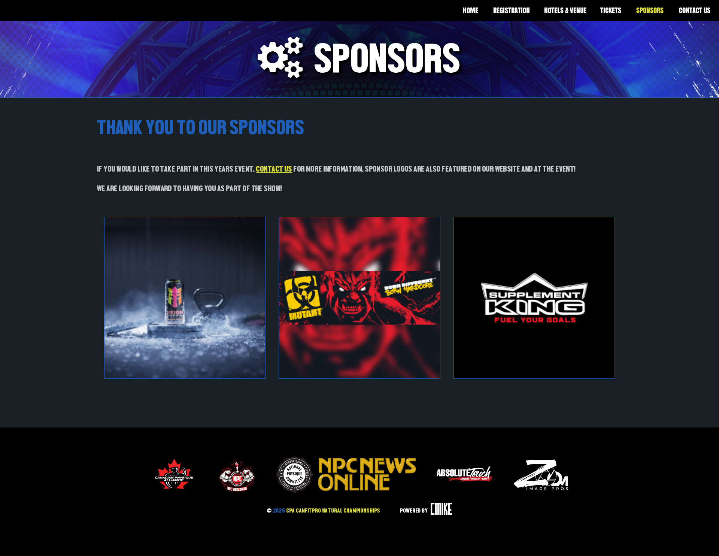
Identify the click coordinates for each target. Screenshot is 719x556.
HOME (470, 10)
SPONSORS (650, 10)
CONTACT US (274, 168)
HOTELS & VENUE (565, 10)
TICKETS (610, 10)
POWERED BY (414, 510)
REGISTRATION (511, 10)
